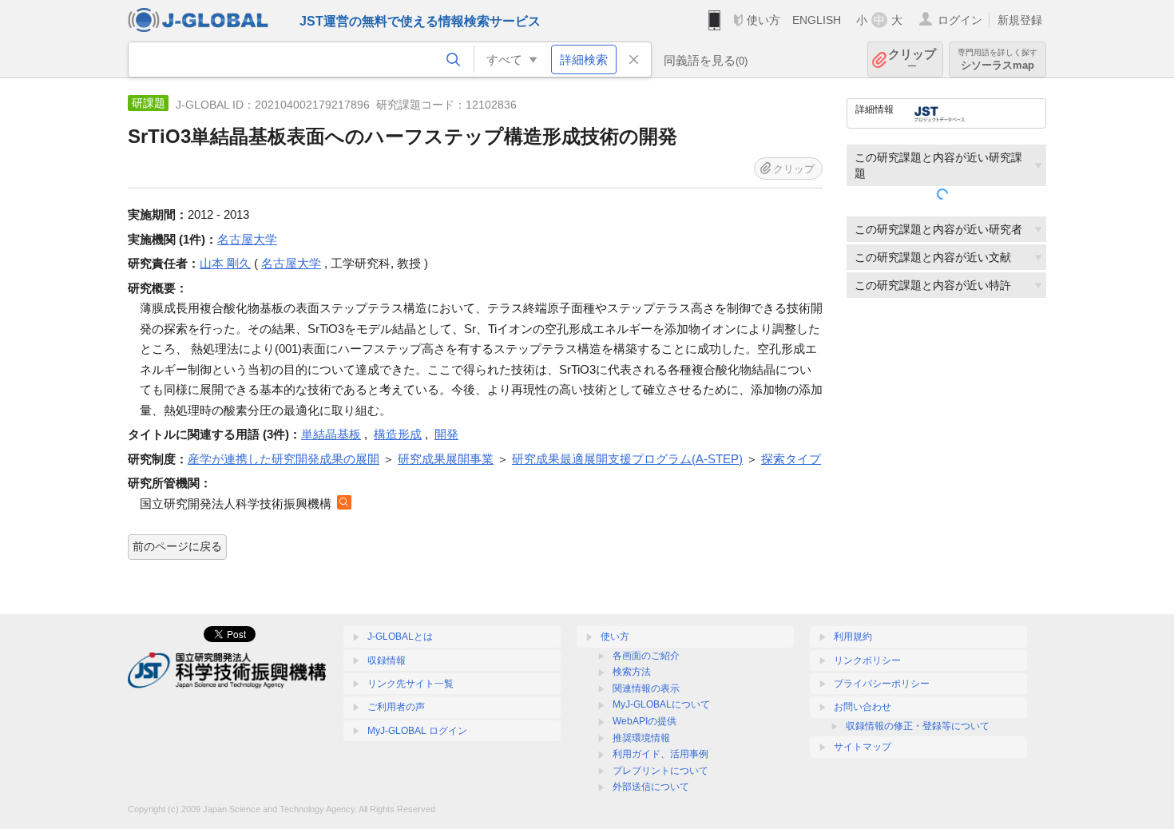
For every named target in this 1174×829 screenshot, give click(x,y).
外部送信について (651, 786)
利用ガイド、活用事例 (660, 754)
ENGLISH (816, 20)
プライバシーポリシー (882, 683)
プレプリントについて (660, 770)
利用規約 (853, 636)
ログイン (960, 20)
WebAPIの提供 (644, 721)
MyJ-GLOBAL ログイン (417, 730)
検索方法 (632, 671)
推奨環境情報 (641, 738)
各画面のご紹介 (646, 655)
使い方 (763, 20)
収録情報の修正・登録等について (918, 726)
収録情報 (386, 660)
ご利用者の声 (396, 706)
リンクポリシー (867, 660)
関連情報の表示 (646, 688)
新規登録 (1020, 20)
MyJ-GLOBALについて (661, 704)
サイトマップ (862, 746)
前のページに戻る (177, 546)
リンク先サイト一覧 (410, 683)
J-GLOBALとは (400, 636)
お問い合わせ (862, 706)
